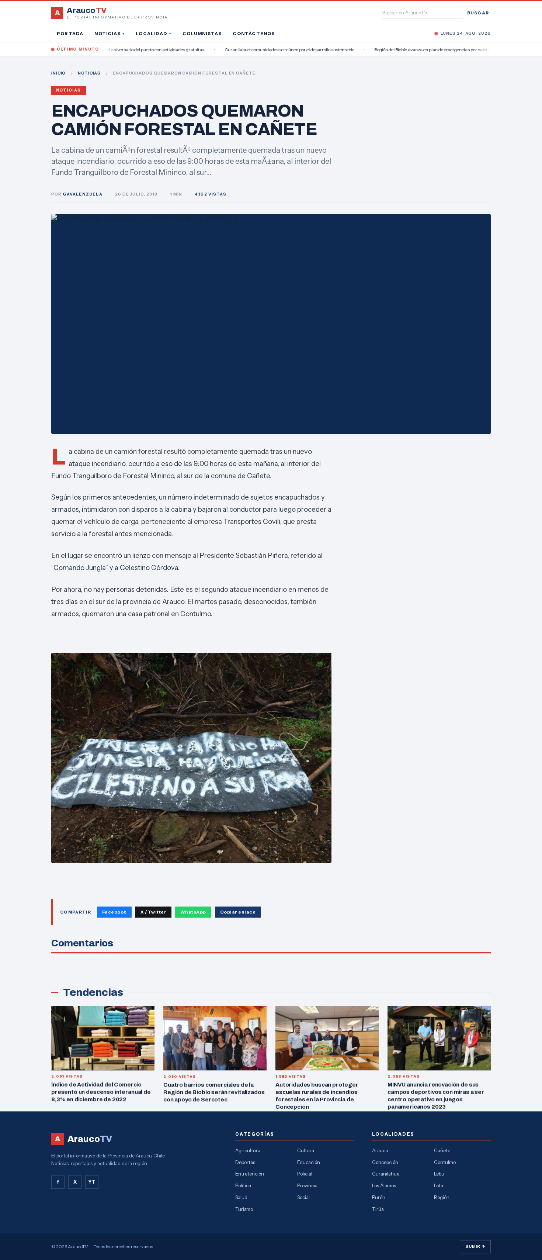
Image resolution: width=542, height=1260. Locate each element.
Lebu (439, 1174)
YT (91, 1182)
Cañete (442, 1150)
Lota (438, 1185)
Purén (378, 1197)
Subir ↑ (475, 1246)
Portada (70, 33)
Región (441, 1197)
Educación (308, 1162)
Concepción (385, 1162)
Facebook (114, 912)
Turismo (244, 1209)
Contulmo (445, 1162)
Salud (241, 1197)
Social (303, 1197)
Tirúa (378, 1209)
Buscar (478, 12)
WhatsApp (193, 912)
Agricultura (247, 1150)
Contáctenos (254, 33)
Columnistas (202, 33)
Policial (304, 1174)
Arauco (380, 1150)
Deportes (245, 1162)
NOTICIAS (89, 73)
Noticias (109, 33)
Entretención (249, 1174)
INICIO (58, 73)
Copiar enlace (238, 912)
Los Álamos (384, 1185)
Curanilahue (385, 1174)
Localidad (153, 33)
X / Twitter (153, 912)
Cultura (305, 1150)
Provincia (307, 1185)
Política (243, 1185)
